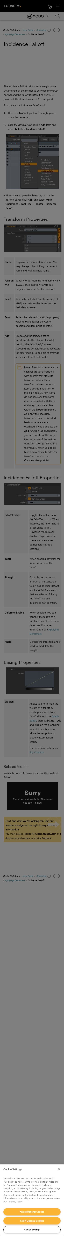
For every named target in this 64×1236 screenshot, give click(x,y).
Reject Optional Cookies (32, 1220)
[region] (32, 1200)
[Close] (59, 1169)
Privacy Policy (15, 1201)
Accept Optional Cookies (32, 1211)
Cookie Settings (32, 1229)
